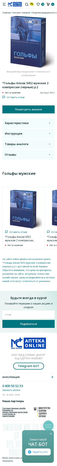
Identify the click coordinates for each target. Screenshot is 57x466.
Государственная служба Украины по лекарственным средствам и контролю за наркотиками (15, 412)
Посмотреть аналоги (28, 109)
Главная (6, 12)
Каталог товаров (21, 12)
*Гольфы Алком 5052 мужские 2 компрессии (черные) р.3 (19, 240)
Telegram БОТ (28, 366)
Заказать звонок (11, 390)
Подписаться (28, 324)
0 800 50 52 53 (12, 386)
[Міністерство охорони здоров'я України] (42, 412)
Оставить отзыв (16, 97)
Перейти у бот (40, 451)
